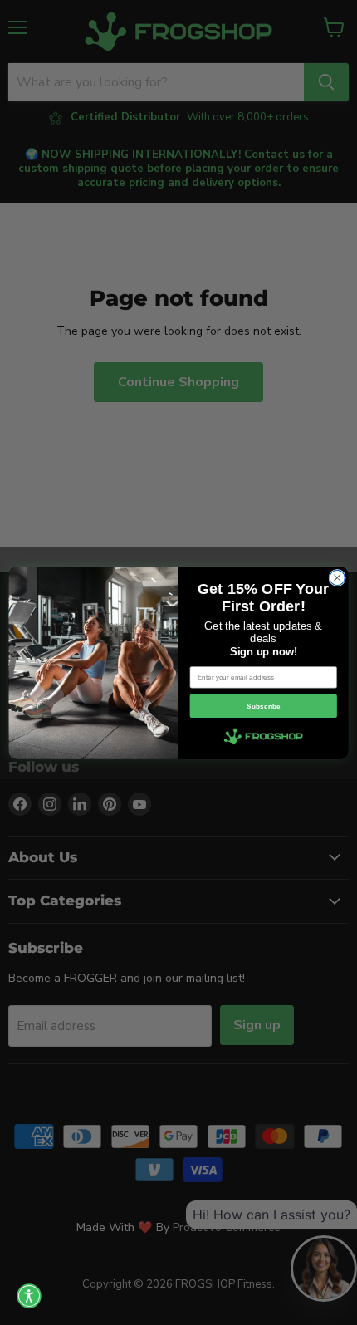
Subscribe (264, 705)
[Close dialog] (337, 577)
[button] (29, 1295)
